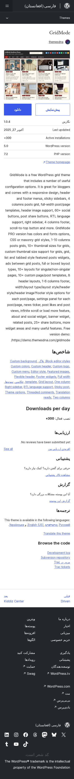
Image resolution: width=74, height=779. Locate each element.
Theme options (15, 392)
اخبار (67, 626)
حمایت (28, 666)
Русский (64, 524)
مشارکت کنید (26, 653)
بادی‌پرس (62, 707)
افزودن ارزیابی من (59, 448)
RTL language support (38, 387)
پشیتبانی (64, 660)
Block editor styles (58, 361)
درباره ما (64, 619)
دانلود (17, 110)
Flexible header (24, 376)
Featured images (58, 371)
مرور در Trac (62, 562)
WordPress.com (56, 686)
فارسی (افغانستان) (48, 725)
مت (65, 693)
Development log (58, 552)
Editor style (38, 371)
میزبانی (65, 633)
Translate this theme (56, 533)
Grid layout (45, 381)
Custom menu (20, 371)
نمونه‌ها (9, 381)
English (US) (36, 524)
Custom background (23, 361)
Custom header (41, 366)
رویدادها (30, 660)
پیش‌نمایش (53, 110)
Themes (64, 17)
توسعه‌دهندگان (60, 666)
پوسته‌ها (30, 626)
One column (62, 381)
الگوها (31, 640)
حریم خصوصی (60, 640)
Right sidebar (13, 387)
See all (8, 448)
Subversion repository (55, 557)
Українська (16, 524)
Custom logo (61, 366)
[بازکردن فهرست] (6, 6)
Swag (29, 674)
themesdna (56, 41)
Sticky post (61, 387)
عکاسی (19, 381)
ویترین (31, 619)
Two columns (61, 397)
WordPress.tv (58, 674)
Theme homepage (58, 162)
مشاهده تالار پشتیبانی (58, 474)
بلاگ (41, 361)
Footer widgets (46, 376)
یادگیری (65, 653)
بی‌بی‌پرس (61, 700)
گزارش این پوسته (59, 500)
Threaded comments (40, 392)
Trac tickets (62, 567)
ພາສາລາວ (51, 524)
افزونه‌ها (29, 633)
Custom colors (20, 366)
